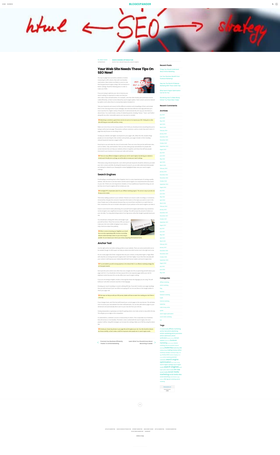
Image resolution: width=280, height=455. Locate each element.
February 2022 (163, 206)
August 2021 (163, 225)
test (161, 320)
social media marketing (166, 316)
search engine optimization (122, 60)
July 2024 (162, 114)
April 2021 (162, 238)
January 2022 (163, 209)
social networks (173, 376)
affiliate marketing (164, 282)
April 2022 (162, 200)
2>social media (164, 329)
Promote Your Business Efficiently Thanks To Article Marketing (111, 342)
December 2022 (164, 174)
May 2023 (162, 159)
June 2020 (162, 269)
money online (165, 355)
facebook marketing (165, 294)
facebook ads (167, 340)
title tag (166, 379)
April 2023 (162, 162)
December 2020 (164, 250)
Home (4, 4)
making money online (174, 350)
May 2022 (162, 197)
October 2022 (163, 181)
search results (169, 369)
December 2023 (164, 137)
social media (164, 372)
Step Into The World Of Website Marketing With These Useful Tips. (170, 84)
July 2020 (162, 266)
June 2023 (162, 155)
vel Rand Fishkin (102, 59)
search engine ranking (175, 362)
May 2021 (162, 234)
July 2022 (162, 190)
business (10, 4)
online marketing (167, 357)
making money (163, 350)
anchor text (115, 62)
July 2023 (162, 152)
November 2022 (164, 178)
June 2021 (162, 231)
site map (177, 369)
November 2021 (164, 215)
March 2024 (163, 127)
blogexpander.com (167, 386)
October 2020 (163, 257)
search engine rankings (166, 364)
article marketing (164, 285)
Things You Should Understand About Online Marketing (169, 70)
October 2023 (163, 143)
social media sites (175, 374)
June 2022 (162, 193)
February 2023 (163, 168)
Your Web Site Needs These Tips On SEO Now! (126, 71)
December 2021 (164, 212)
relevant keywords (124, 62)
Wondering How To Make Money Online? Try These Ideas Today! (170, 99)
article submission (165, 336)
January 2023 (163, 171)
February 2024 (163, 130)
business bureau (170, 338)
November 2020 (164, 253)
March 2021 (163, 241)
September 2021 (164, 222)
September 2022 (164, 184)
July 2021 (162, 228)
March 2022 (163, 203)
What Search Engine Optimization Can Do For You (170, 92)
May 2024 (162, 121)
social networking (165, 377)
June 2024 (162, 118)
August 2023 (163, 149)
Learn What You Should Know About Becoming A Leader (141, 342)
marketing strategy (174, 352)
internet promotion (170, 345)
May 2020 (162, 272)
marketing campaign (165, 352)
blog (161, 288)
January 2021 (163, 247)
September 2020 (164, 260)
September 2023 (164, 146)
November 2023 (164, 140)
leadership (162, 304)
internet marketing (164, 301)
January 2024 (163, 133)
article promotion (176, 333)
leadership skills (177, 348)
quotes (161, 310)
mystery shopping (174, 354)
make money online (165, 307)
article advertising (172, 331)
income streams (170, 343)
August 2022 (163, 187)
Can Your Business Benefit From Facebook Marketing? (170, 77)
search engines (134, 62)
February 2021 (163, 244)
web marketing (172, 379)
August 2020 (163, 263)
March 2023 (163, 165)
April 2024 (162, 124)
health (161, 298)
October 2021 (163, 219)
